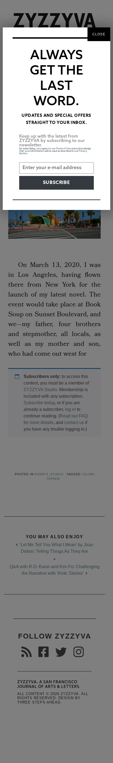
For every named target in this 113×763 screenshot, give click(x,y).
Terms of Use (63, 148)
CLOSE (98, 34)
